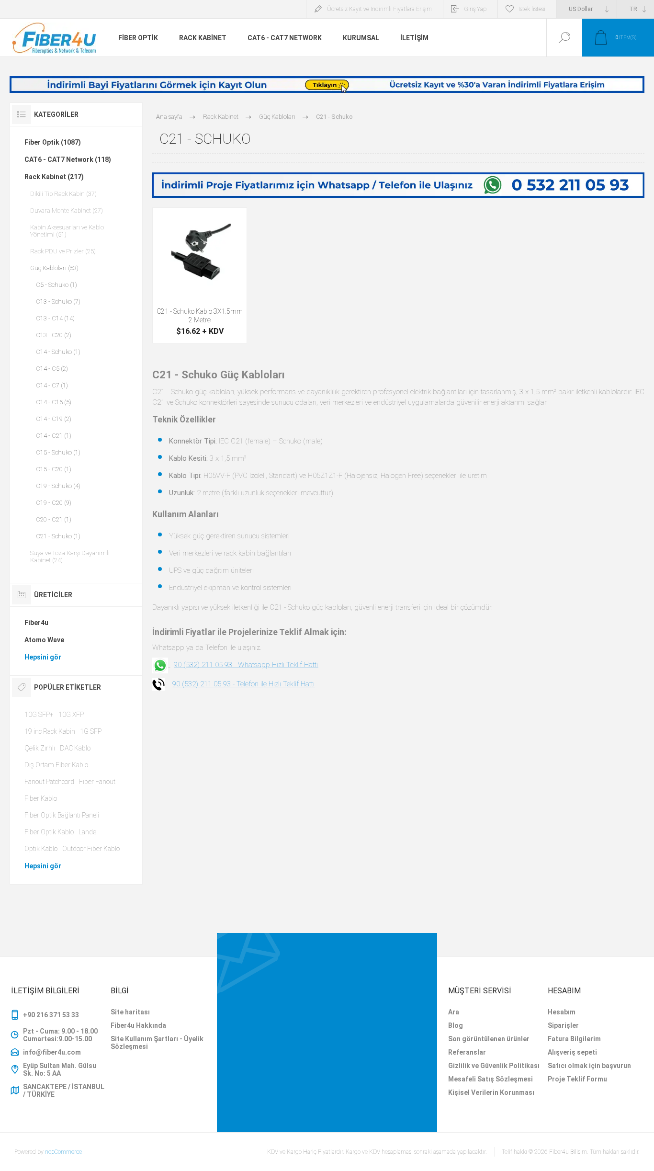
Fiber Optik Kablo (49, 832)
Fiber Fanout (97, 781)
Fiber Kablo (40, 798)
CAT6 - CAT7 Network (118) (67, 159)
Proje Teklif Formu (577, 1079)
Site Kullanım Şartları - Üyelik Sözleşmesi (157, 1042)
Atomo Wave (44, 640)
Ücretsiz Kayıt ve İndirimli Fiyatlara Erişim (379, 9)
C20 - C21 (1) (53, 519)
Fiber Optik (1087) (52, 142)
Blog (455, 1025)
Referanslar (467, 1052)
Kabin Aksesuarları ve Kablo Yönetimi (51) (67, 231)
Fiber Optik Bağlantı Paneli (61, 815)
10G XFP (71, 714)
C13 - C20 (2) (53, 335)
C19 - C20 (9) (53, 502)
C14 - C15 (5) (53, 402)
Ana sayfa (169, 116)
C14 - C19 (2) (53, 418)
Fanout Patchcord (49, 781)
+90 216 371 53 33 (51, 1015)
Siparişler (563, 1025)
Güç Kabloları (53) (54, 268)
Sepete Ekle (199, 277)
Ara (453, 1012)
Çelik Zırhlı (39, 748)
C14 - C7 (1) (52, 385)
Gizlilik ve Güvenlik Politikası (494, 1065)
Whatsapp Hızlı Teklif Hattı (278, 664)
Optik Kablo (40, 849)
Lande (87, 832)
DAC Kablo (75, 748)
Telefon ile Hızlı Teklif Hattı (276, 684)
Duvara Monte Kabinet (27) (66, 210)
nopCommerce (63, 1151)
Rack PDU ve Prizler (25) (63, 251)
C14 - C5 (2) (52, 368)
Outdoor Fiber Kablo (91, 849)
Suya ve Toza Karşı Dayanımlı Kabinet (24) (70, 556)
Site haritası (130, 1012)
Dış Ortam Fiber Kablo (56, 765)
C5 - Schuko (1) (56, 284)
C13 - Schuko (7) (58, 301)
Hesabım (561, 1012)
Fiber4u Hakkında (138, 1025)
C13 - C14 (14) (55, 318)
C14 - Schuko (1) (58, 351)
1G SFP (90, 731)
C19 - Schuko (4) (58, 485)
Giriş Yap (475, 9)
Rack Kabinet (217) (54, 177)
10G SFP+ (39, 714)
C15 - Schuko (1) (58, 452)
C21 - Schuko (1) (58, 536)
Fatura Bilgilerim (574, 1039)
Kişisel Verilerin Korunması (491, 1092)
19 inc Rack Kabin (49, 731)
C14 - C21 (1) (53, 435)
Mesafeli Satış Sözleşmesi (490, 1079)
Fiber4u (36, 622)
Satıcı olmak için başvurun (589, 1065)
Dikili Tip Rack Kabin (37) (63, 193)
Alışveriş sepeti (572, 1052)
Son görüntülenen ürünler (489, 1039)
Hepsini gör (42, 657)
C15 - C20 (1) (53, 469)
